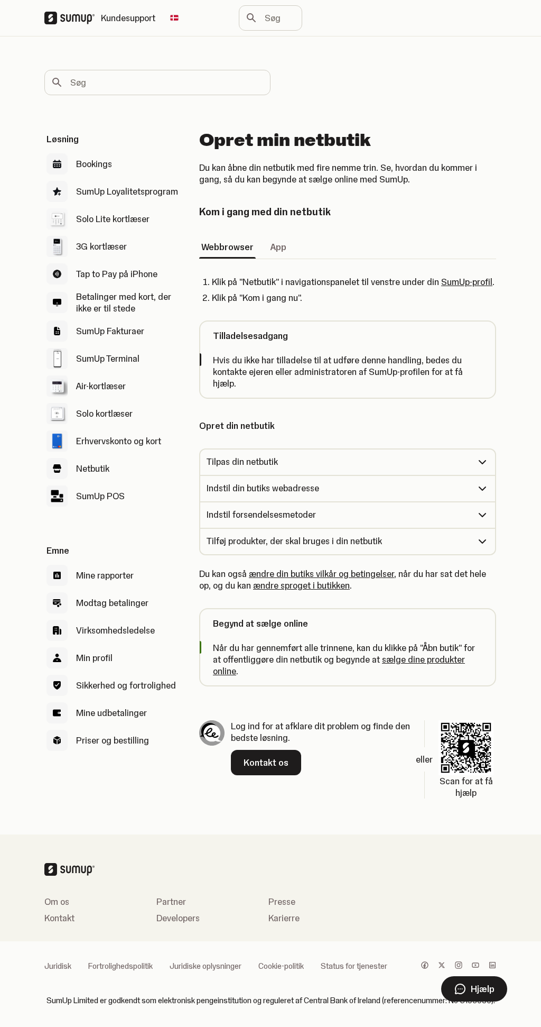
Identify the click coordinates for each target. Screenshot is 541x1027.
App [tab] (278, 247)
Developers (178, 918)
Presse (281, 901)
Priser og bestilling (112, 740)
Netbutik (92, 468)
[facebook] (425, 966)
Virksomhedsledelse (115, 630)
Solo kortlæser (104, 413)
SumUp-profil (466, 282)
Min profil (94, 658)
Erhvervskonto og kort (118, 441)
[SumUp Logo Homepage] (72, 18)
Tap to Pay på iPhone (116, 274)
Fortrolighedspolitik (120, 966)
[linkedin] (492, 966)
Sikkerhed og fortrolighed (126, 685)
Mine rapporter (105, 575)
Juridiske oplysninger (205, 966)
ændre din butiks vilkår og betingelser (321, 573)
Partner (171, 901)
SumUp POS (100, 496)
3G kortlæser (101, 246)
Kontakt (59, 918)
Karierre (284, 918)
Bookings (94, 164)
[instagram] (458, 966)
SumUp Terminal (107, 358)
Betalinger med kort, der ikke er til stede (123, 302)
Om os (56, 901)
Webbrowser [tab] (227, 247)
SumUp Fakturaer (110, 331)
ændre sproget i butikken (301, 585)
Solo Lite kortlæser (113, 219)
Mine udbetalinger (111, 713)
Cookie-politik (281, 966)
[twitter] (441, 966)
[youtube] (475, 966)
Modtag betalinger (112, 603)
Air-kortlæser (101, 386)
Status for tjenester (354, 966)
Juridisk (57, 966)
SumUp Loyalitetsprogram (127, 191)
